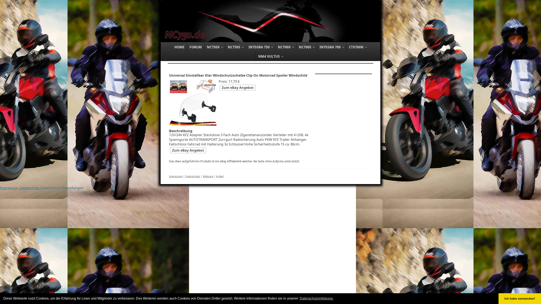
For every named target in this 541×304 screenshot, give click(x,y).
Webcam (208, 176)
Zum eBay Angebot (238, 87)
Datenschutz (192, 176)
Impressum (176, 176)
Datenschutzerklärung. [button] (316, 298)
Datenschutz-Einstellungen (61, 188)
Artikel (220, 176)
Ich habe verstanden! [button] (519, 298)
